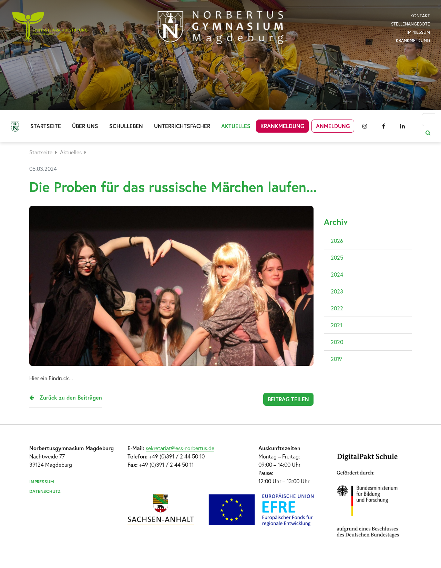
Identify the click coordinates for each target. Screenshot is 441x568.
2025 (337, 257)
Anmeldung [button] (333, 126)
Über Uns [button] (85, 126)
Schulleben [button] (126, 126)
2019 (336, 358)
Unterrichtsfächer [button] (182, 126)
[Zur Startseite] (221, 27)
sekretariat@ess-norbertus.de (180, 448)
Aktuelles (71, 152)
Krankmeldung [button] (282, 126)
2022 (337, 308)
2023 (337, 291)
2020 (337, 341)
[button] (365, 126)
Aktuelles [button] (235, 126)
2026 (337, 240)
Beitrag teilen (288, 399)
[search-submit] (428, 132)
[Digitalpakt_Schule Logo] (220, 510)
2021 (336, 325)
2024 (337, 274)
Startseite (45, 126)
